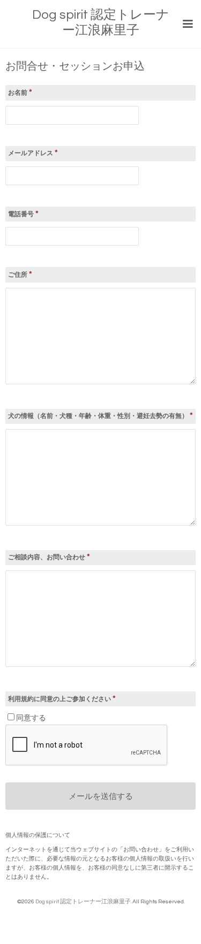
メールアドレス (33, 153)
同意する (31, 718)
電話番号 (23, 214)
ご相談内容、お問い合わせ (49, 557)
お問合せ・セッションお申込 (75, 67)
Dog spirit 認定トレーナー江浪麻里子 (83, 901)
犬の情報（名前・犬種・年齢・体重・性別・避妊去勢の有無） (100, 416)
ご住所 (20, 274)
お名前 (20, 92)
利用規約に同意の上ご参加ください (62, 699)
